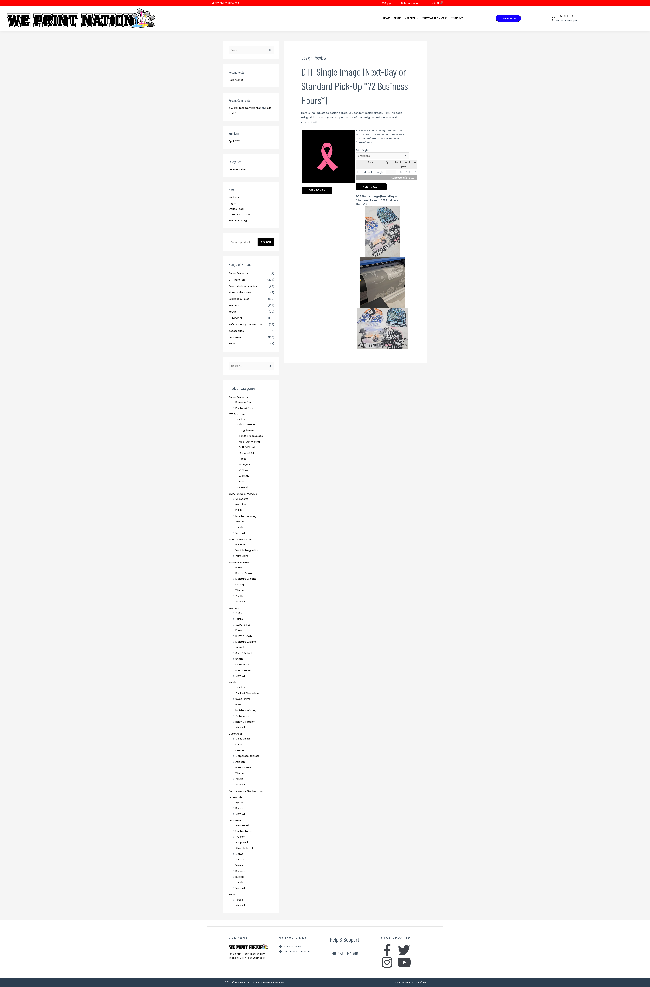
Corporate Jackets (247, 756)
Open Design (317, 190)
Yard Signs (241, 556)
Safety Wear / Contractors (246, 324)
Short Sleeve (247, 424)
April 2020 (234, 141)
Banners (240, 544)
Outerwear (235, 318)
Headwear (235, 337)
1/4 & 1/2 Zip (242, 739)
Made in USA (246, 453)
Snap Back (241, 842)
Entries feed (236, 209)
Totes (239, 899)
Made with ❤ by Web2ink (410, 982)
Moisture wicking (245, 641)
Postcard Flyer (244, 408)
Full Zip (239, 510)
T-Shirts (240, 419)
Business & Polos (239, 299)
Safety (239, 859)
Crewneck (241, 498)
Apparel (410, 18)
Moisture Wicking (249, 441)
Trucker (240, 836)
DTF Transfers (237, 279)
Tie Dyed (244, 464)
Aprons (239, 802)
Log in (232, 203)
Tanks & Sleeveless (251, 436)
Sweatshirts (242, 624)
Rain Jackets (243, 767)
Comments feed (239, 214)
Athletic (240, 761)
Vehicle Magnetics (246, 550)
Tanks (239, 619)
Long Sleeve (246, 430)
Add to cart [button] (371, 187)
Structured (242, 825)
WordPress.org (238, 220)
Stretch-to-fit (244, 848)
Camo (239, 854)
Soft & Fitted (247, 447)
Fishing (239, 584)
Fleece (239, 750)
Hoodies (240, 504)
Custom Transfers (435, 18)
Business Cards (245, 402)
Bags (232, 343)
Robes (239, 808)
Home (386, 18)
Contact (457, 18)
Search (266, 242)
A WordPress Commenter (245, 108)
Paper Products (238, 273)
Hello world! (236, 80)
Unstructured (243, 831)
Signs (398, 18)
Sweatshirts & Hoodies (243, 286)
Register (234, 197)
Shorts (239, 659)
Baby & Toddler (245, 721)
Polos (238, 567)
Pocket (243, 458)
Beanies (240, 871)
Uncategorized (238, 169)
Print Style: (362, 150)
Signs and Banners (240, 292)
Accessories (236, 331)
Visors (239, 865)
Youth (232, 311)
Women (234, 305)
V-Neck (243, 470)
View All (243, 487)
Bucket (239, 877)
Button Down (243, 573)
